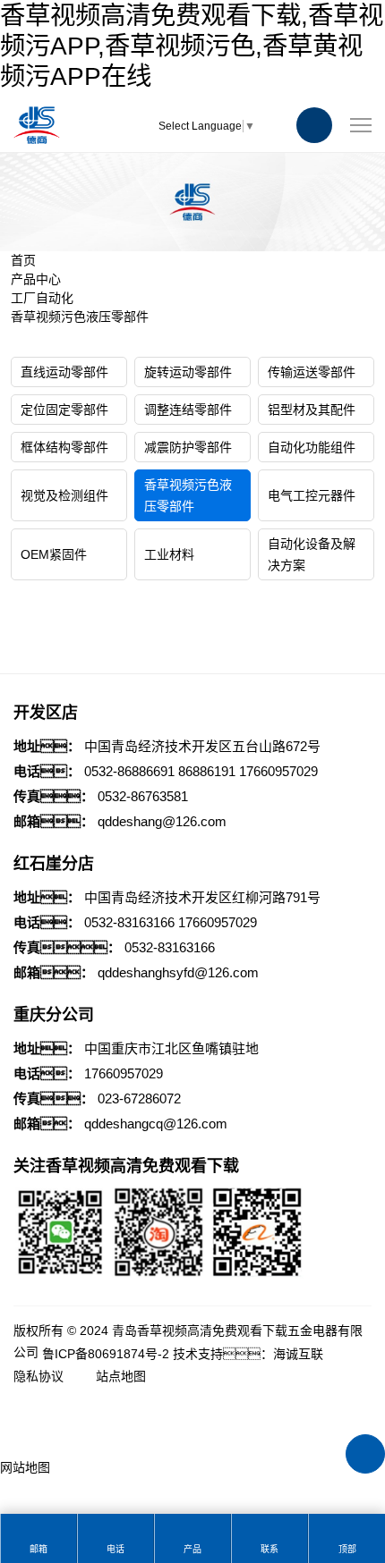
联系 (269, 1549)
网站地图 (25, 1467)
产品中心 (36, 279)
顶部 (347, 1549)
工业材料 (169, 554)
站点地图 (121, 1376)
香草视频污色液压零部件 (80, 316)
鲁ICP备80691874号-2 (105, 1354)
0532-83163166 (129, 922)
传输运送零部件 (311, 372)
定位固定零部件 (64, 409)
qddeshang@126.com (162, 821)
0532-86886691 (129, 771)
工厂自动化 (42, 298)
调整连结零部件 (188, 409)
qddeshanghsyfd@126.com (178, 972)
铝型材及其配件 (311, 409)
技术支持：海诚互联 (248, 1354)
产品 (192, 1549)
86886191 (206, 771)
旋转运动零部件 (188, 372)
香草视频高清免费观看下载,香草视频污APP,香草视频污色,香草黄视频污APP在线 (191, 45)
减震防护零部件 (188, 447)
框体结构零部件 (64, 447)
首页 (23, 260)
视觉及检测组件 (64, 495)
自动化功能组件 (311, 447)
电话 (115, 1549)
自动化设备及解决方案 (311, 554)
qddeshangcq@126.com (155, 1123)
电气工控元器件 (311, 495)
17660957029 (278, 771)
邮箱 (38, 1549)
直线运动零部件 (64, 372)
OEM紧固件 (54, 554)
